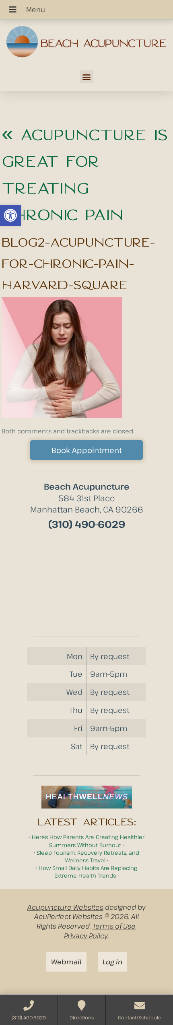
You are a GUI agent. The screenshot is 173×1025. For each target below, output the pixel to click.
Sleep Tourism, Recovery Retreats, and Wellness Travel (88, 856)
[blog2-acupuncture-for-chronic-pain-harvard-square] (62, 415)
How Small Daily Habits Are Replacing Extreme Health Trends (88, 871)
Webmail (66, 961)
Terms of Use (114, 926)
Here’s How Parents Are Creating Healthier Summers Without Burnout (88, 840)
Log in (112, 961)
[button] (10, 215)
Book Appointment (86, 450)
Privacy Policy (86, 935)
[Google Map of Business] (86, 580)
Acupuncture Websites (65, 907)
